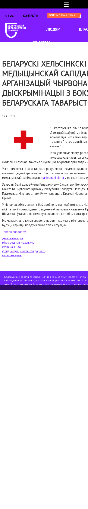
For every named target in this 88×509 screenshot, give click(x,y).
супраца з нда (11, 247)
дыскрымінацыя (12, 238)
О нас (9, 16)
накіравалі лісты (52, 178)
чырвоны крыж (12, 255)
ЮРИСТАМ (40, 42)
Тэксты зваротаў (14, 232)
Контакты (30, 16)
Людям (53, 29)
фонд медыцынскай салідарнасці (24, 251)
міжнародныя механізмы (18, 242)
